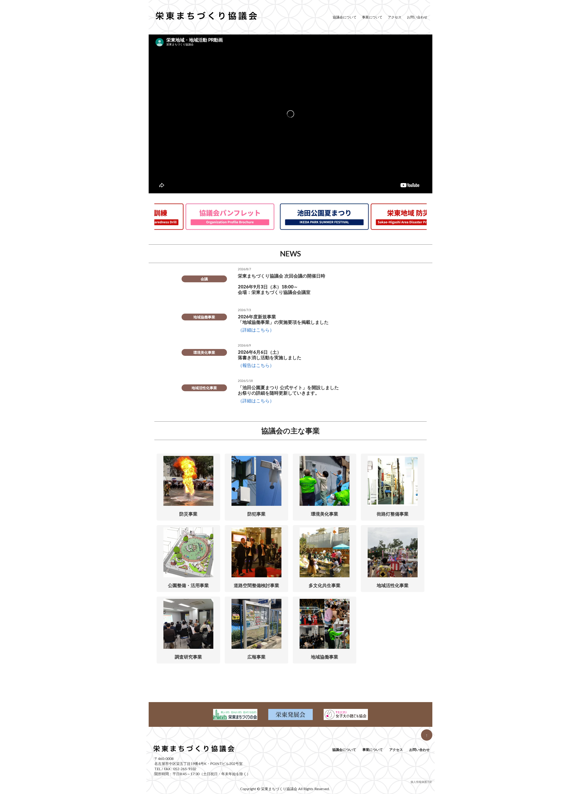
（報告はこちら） (256, 365)
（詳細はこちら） (256, 329)
